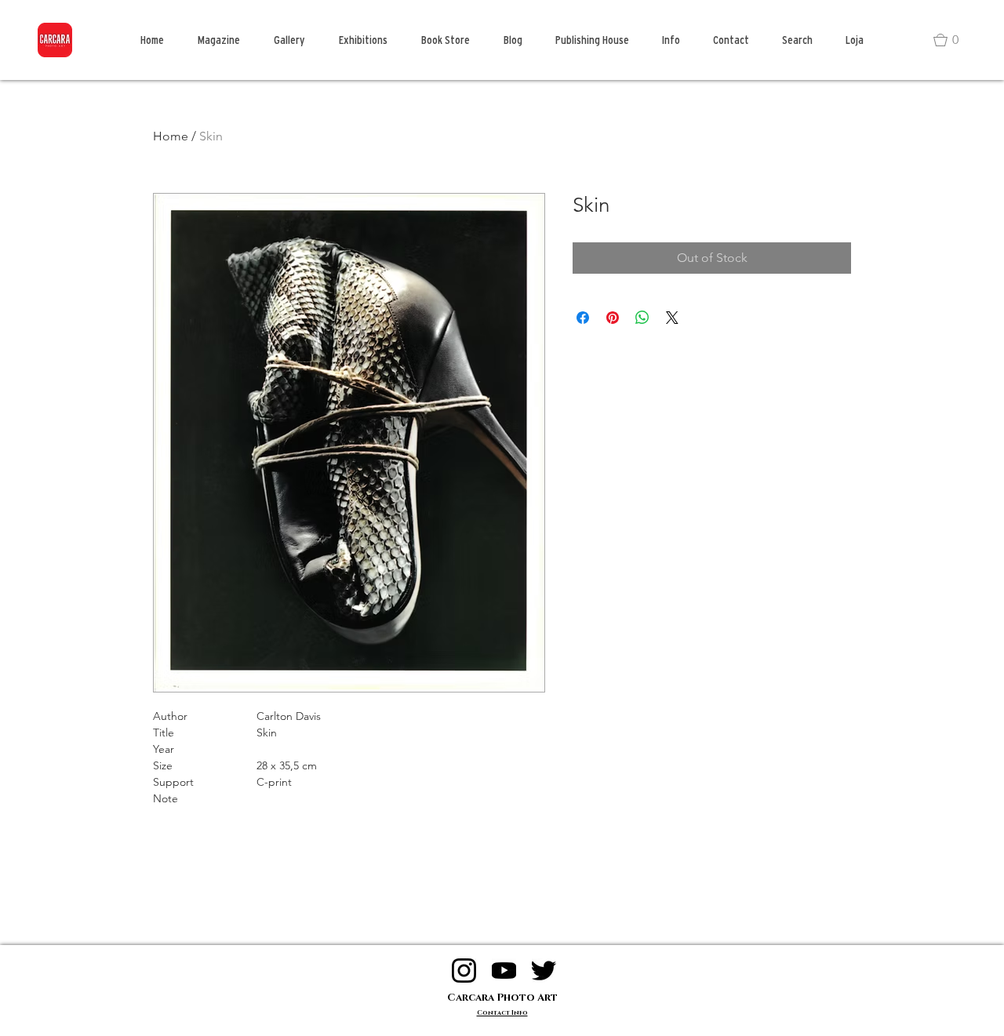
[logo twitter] (544, 970)
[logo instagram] (464, 970)
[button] (953, 40)
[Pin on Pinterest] (612, 317)
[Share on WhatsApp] (642, 317)
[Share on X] (672, 317)
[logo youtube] (504, 970)
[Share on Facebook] (582, 317)
